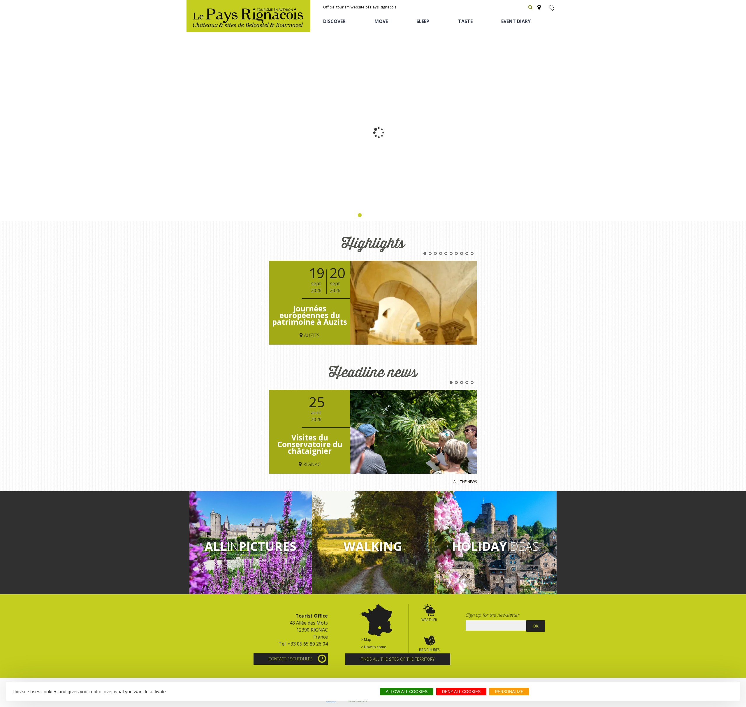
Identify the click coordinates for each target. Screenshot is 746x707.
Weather (429, 619)
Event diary (516, 21)
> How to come (373, 646)
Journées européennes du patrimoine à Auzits (309, 315)
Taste (465, 21)
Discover (334, 21)
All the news (465, 481)
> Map (366, 639)
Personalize (509, 691)
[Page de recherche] (530, 7)
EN (552, 7)
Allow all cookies (406, 691)
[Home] (248, 16)
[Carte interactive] (537, 4)
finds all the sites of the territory (397, 659)
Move (381, 21)
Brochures (429, 649)
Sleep (422, 21)
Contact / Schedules (290, 659)
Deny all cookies (461, 691)
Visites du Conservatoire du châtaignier (309, 444)
